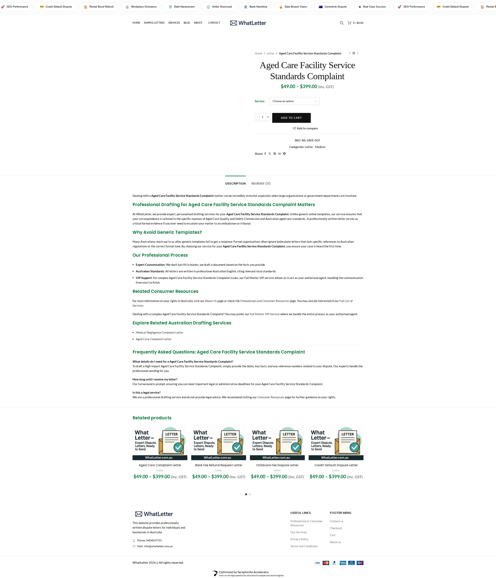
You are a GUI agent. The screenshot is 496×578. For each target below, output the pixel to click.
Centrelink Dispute (333, 7)
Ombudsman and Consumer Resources (264, 301)
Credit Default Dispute (56, 7)
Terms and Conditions (304, 546)
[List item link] (159, 540)
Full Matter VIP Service (265, 314)
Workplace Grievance (141, 7)
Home (258, 53)
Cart (333, 535)
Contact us (337, 521)
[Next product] (358, 53)
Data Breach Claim (293, 7)
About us (335, 542)
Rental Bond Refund (99, 7)
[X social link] (269, 153)
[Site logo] (248, 22)
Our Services (298, 532)
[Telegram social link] (284, 153)
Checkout (336, 528)
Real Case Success (372, 7)
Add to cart (291, 117)
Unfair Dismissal (219, 7)
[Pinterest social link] (274, 153)
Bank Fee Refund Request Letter (218, 465)
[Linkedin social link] (279, 153)
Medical (320, 147)
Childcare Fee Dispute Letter (277, 465)
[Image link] (154, 513)
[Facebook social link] (265, 153)
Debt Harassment (181, 7)
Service (259, 101)
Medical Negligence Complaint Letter (159, 332)
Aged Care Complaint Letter (154, 339)
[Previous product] (350, 53)
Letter (271, 53)
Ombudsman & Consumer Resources (306, 523)
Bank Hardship (255, 7)
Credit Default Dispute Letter (336, 465)
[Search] (342, 23)
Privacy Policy (299, 539)
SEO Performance (411, 7)
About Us (211, 301)
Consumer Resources (270, 397)
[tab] (235, 182)
